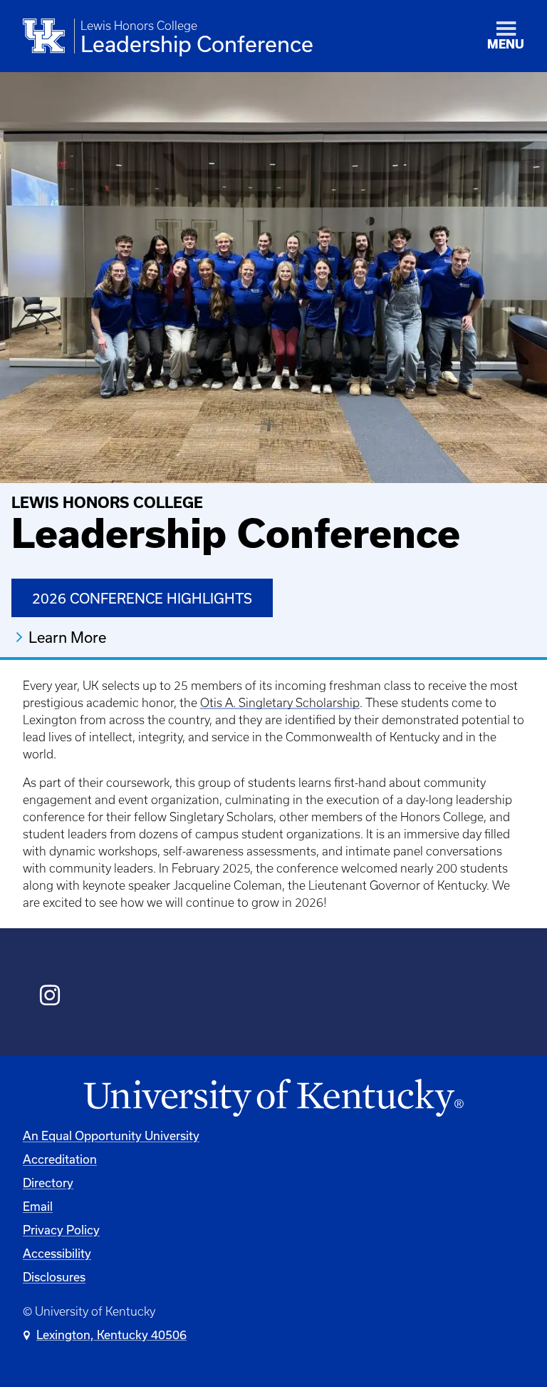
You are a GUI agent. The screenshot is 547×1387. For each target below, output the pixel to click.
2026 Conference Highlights (142, 598)
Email (38, 1206)
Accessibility (57, 1253)
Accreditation (60, 1159)
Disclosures (54, 1277)
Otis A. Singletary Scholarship (280, 702)
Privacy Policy (61, 1229)
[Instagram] (50, 997)
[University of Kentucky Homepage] (273, 1098)
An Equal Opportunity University (111, 1135)
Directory (48, 1182)
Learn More (67, 637)
